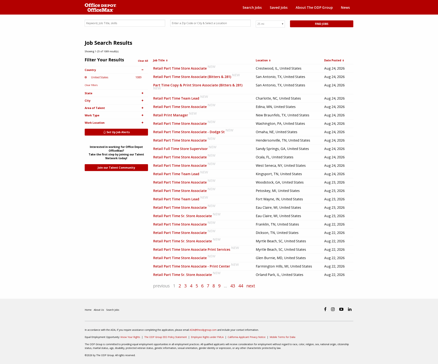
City (87, 100)
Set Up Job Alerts (118, 132)
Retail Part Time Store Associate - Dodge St (189, 132)
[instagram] (333, 309)
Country (90, 70)
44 (240, 286)
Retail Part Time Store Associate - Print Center (191, 266)
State (88, 93)
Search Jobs (252, 7)
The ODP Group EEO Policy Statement (165, 337)
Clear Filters (91, 85)
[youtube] (341, 309)
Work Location (95, 123)
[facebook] (325, 309)
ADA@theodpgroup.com (203, 329)
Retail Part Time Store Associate (180, 68)
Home (88, 309)
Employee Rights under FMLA (207, 337)
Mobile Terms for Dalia (282, 337)
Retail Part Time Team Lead (176, 98)
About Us (99, 309)
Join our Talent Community (116, 167)
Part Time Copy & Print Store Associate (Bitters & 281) (197, 85)
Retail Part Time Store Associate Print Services (191, 249)
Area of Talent (95, 108)
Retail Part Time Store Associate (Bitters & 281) (192, 76)
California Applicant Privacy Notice (247, 337)
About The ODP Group (314, 7)
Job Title (159, 60)
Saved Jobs (279, 7)
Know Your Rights (130, 337)
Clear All (143, 60)
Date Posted (333, 60)
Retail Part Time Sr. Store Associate (182, 216)
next (250, 286)
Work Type (92, 115)
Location (262, 60)
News (345, 7)
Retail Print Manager (170, 115)
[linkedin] (350, 309)
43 (232, 286)
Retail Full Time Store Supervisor (180, 148)
